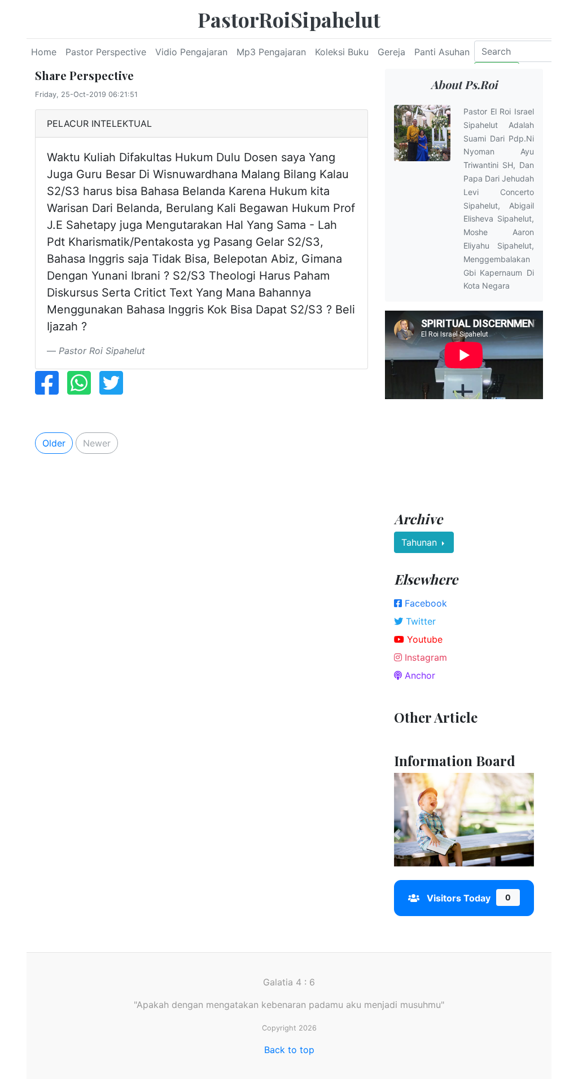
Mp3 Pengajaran (271, 52)
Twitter (419, 621)
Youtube (423, 639)
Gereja (391, 52)
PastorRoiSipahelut (289, 19)
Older (53, 443)
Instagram (424, 657)
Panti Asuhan (442, 52)
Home (43, 52)
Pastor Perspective (105, 52)
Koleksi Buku (342, 52)
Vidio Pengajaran (191, 52)
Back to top (289, 1049)
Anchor (418, 675)
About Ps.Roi (464, 84)
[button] (397, 834)
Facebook (424, 603)
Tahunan (420, 542)
